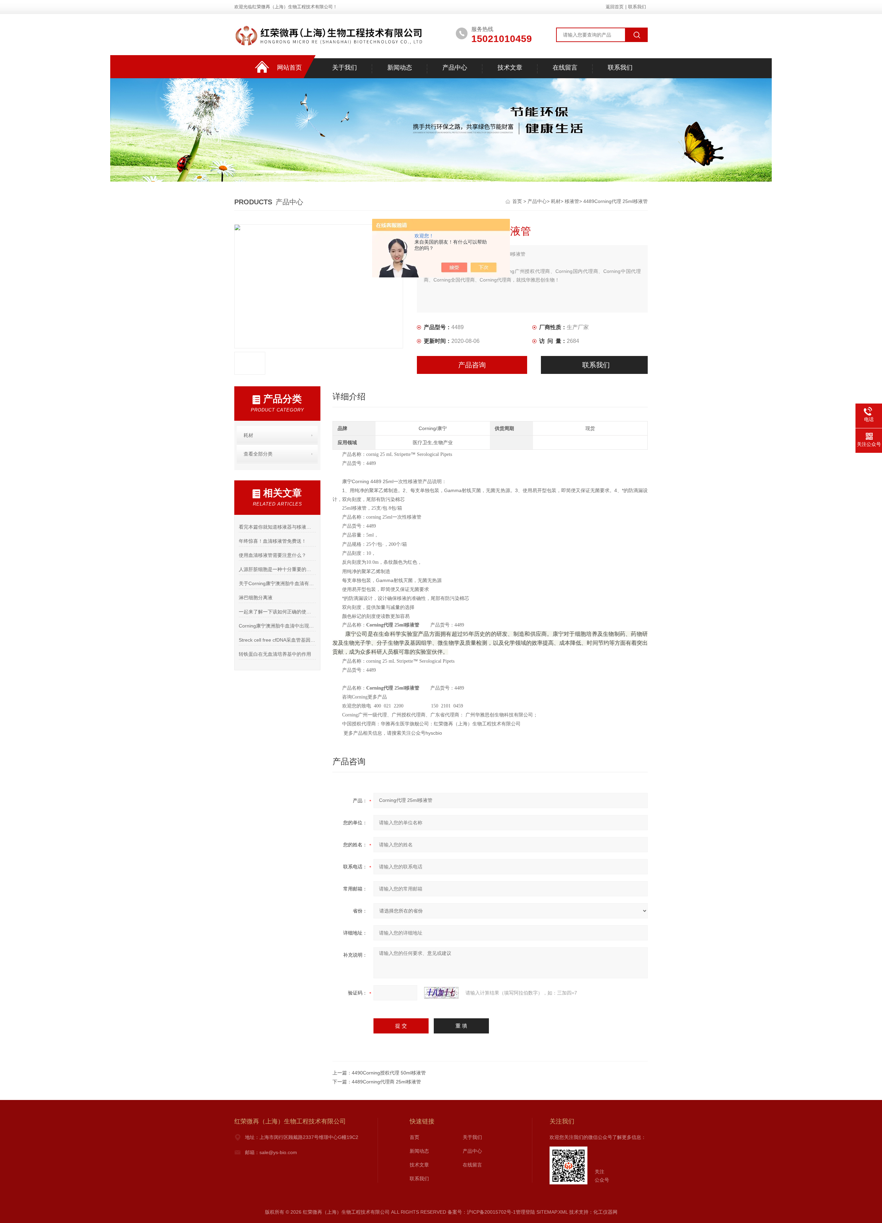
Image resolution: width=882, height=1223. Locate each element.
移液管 (572, 201)
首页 (517, 201)
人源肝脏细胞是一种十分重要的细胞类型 (277, 569)
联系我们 (637, 6)
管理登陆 (525, 1212)
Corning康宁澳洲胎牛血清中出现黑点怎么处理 (277, 626)
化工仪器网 (605, 1212)
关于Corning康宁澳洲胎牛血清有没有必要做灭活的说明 (277, 583)
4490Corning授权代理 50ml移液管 (389, 1073)
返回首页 (615, 6)
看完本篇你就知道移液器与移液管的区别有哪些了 (277, 527)
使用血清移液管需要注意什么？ (272, 555)
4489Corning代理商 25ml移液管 (386, 1081)
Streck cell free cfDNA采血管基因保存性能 (277, 640)
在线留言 (565, 67)
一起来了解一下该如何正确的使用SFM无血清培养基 (277, 611)
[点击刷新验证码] (441, 993)
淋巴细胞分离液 (256, 597)
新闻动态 (399, 67)
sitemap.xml (552, 1212)
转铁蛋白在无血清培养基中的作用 (275, 654)
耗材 (556, 201)
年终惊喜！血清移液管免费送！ (272, 541)
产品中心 (454, 67)
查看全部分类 (258, 454)
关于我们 (344, 67)
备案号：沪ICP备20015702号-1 (482, 1212)
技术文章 (510, 67)
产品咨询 (472, 365)
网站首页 (289, 67)
